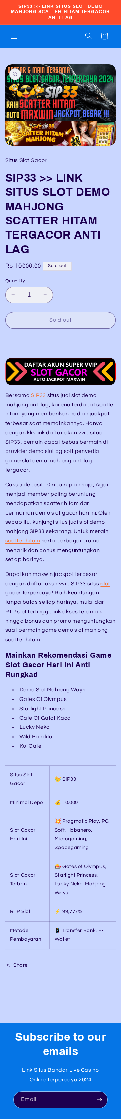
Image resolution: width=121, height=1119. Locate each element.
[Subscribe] (99, 1099)
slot (105, 583)
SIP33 (38, 395)
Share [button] (20, 965)
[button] (14, 36)
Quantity (15, 281)
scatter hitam (22, 540)
